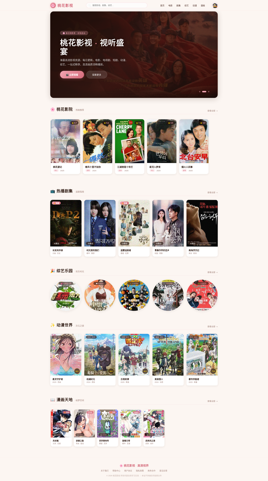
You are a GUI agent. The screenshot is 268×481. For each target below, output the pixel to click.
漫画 (203, 5)
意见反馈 (163, 470)
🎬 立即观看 (72, 75)
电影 (170, 5)
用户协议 (128, 470)
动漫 (195, 5)
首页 (162, 5)
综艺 (187, 5)
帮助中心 (116, 470)
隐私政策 (140, 470)
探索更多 (96, 75)
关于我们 (105, 470)
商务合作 (151, 470)
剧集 (178, 5)
